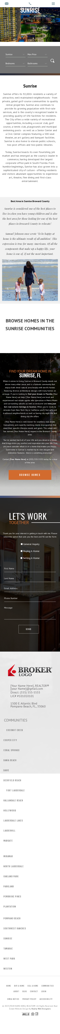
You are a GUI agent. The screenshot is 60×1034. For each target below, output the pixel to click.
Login (43, 991)
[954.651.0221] (30, 3)
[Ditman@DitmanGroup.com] (6, 3)
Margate (8, 840)
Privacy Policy (29, 999)
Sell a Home (32, 986)
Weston (7, 968)
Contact (34, 991)
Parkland (8, 886)
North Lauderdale (13, 866)
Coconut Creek (14, 730)
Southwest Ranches (14, 928)
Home (8, 986)
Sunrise (7, 938)
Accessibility (46, 999)
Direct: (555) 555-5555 (25, 692)
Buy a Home (19, 986)
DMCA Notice (13, 999)
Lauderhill (9, 830)
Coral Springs (11, 750)
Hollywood (9, 810)
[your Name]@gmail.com (26, 689)
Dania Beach (10, 760)
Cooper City (10, 740)
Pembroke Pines (12, 896)
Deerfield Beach (12, 780)
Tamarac (8, 948)
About (16, 991)
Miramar (8, 856)
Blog (24, 991)
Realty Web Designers (41, 1009)
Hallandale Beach (13, 800)
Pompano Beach (12, 918)
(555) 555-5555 (36, 459)
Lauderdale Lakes (13, 820)
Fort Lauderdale (15, 790)
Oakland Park (11, 876)
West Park (9, 958)
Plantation (9, 906)
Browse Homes (29, 474)
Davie (6, 770)
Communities (47, 986)
